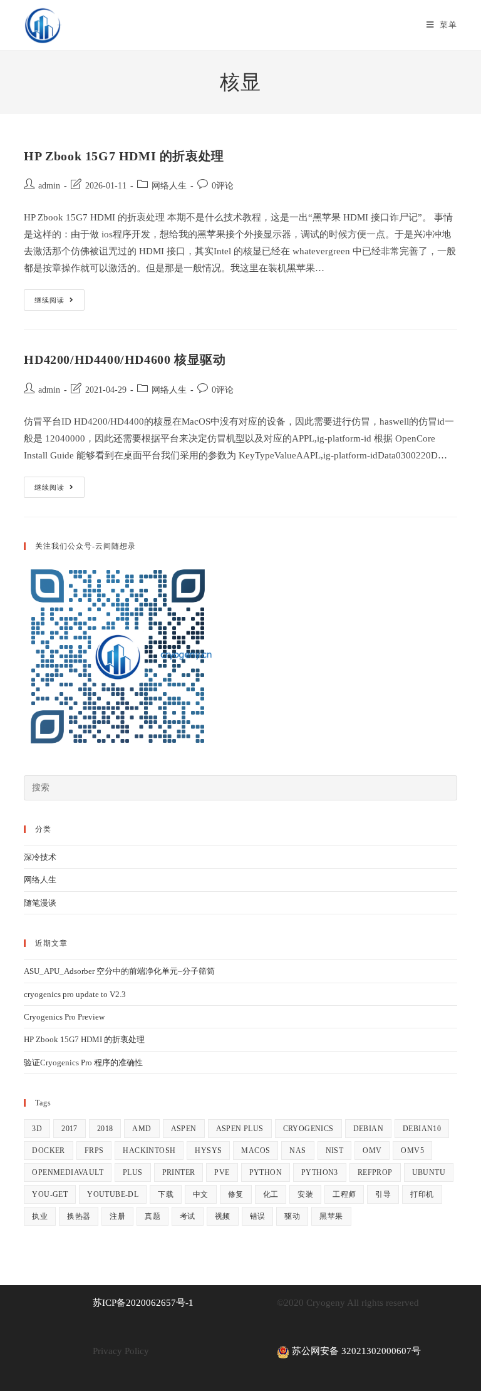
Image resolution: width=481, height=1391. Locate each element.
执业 (40, 1216)
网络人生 (169, 185)
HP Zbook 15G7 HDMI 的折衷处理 (124, 156)
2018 (105, 1128)
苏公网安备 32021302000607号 (355, 1351)
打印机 (421, 1194)
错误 (258, 1216)
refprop (375, 1172)
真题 (152, 1216)
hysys (208, 1150)
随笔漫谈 (40, 903)
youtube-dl (112, 1194)
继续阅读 (59, 303)
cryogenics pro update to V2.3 (75, 994)
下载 (165, 1194)
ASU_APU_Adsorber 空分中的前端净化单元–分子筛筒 (119, 971)
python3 (319, 1172)
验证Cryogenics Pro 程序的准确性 (83, 1062)
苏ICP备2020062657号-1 (143, 1303)
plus (133, 1172)
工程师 (344, 1194)
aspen (184, 1128)
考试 (187, 1216)
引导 (383, 1194)
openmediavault (67, 1172)
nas (297, 1150)
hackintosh (149, 1150)
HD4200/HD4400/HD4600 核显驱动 (124, 359)
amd (141, 1128)
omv (372, 1150)
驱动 (292, 1216)
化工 (271, 1194)
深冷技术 (40, 857)
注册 (117, 1216)
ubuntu (428, 1172)
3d (37, 1128)
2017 (69, 1128)
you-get (50, 1194)
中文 (201, 1194)
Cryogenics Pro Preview (64, 1016)
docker (48, 1150)
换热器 (78, 1216)
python (265, 1172)
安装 (305, 1194)
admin (49, 185)
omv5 (412, 1150)
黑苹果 (331, 1216)
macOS (255, 1150)
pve (221, 1172)
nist (335, 1150)
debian (368, 1128)
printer (178, 1172)
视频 (222, 1216)
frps (94, 1150)
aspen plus (240, 1128)
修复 (236, 1194)
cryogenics (308, 1128)
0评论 (223, 185)
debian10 (422, 1128)
